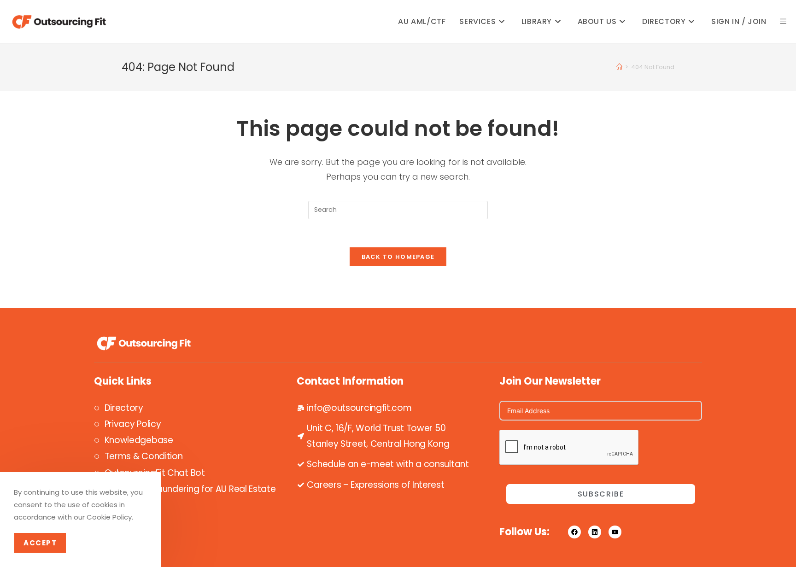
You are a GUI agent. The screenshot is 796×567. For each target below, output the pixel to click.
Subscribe (601, 494)
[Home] (619, 67)
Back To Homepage (398, 256)
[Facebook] (574, 532)
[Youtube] (615, 532)
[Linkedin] (594, 532)
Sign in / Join (738, 21)
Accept (40, 543)
